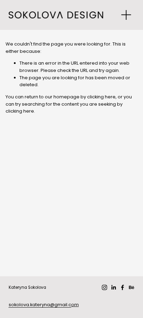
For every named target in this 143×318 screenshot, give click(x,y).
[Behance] (131, 287)
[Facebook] (122, 287)
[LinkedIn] (113, 287)
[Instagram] (104, 287)
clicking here (101, 96)
